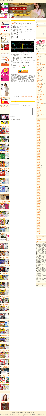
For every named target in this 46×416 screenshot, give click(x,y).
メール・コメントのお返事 (40, 103)
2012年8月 (38, 194)
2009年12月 (38, 218)
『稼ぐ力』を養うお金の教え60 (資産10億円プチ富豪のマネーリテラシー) (5, 52)
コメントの (39, 238)
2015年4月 (38, 171)
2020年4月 (38, 134)
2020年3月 (38, 135)
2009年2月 (38, 225)
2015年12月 (38, 165)
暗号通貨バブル (39, 62)
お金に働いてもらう (39, 67)
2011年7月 (38, 204)
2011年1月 (38, 208)
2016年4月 (38, 163)
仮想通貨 (38, 59)
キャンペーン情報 (39, 91)
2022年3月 (38, 120)
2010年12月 (38, 209)
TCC (37, 72)
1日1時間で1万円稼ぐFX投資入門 (5, 67)
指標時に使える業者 (39, 86)
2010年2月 (38, 216)
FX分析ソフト (39, 69)
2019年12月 (38, 137)
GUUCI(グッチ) (39, 80)
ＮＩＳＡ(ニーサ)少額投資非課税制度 (41, 115)
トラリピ (38, 109)
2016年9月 (38, 159)
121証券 (38, 90)
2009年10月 (38, 219)
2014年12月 (38, 174)
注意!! (38, 97)
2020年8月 (38, 131)
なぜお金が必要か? (39, 74)
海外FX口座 (38, 107)
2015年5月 (38, 170)
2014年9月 (38, 176)
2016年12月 (38, 157)
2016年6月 (38, 161)
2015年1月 (38, 173)
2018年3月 (38, 147)
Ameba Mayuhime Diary (5, 393)
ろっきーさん (13, 22)
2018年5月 (38, 146)
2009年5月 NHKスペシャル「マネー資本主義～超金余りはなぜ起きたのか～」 (5, 367)
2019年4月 (38, 139)
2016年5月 (38, 162)
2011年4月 (38, 206)
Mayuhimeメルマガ (39, 98)
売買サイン (38, 116)
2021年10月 (38, 123)
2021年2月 (38, 128)
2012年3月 (38, 198)
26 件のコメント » (30, 96)
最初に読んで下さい (39, 99)
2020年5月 (38, 133)
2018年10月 (38, 143)
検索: (37, 22)
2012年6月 (38, 196)
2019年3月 (38, 140)
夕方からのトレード (23, 98)
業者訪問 (38, 93)
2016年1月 (38, 164)
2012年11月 (38, 192)
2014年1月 (38, 182)
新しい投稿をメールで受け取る (15, 119)
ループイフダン (39, 113)
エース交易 (38, 89)
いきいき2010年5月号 (3, 185)
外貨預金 (38, 108)
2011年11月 (38, 201)
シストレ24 (38, 88)
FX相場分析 (38, 68)
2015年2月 (38, 172)
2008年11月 (38, 227)
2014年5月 (38, 179)
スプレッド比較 (39, 87)
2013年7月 (38, 186)
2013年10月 (38, 184)
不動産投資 (38, 56)
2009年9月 (38, 220)
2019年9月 (38, 138)
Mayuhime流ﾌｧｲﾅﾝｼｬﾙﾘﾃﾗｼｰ (5, 402)
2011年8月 (38, 203)
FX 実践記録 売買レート (40, 83)
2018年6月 (38, 145)
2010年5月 (38, 214)
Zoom (38, 77)
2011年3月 (38, 207)
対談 (37, 102)
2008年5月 (38, 232)
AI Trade (38, 75)
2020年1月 (38, 136)
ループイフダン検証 (39, 114)
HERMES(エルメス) (39, 79)
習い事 (38, 111)
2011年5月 (38, 205)
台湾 (37, 73)
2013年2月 (38, 190)
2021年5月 (38, 126)
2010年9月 (38, 211)
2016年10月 (38, 158)
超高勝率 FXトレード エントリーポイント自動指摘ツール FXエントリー (21, 66)
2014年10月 (38, 175)
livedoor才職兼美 (3, 233)
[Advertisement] (23, 89)
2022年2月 (38, 121)
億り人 (38, 60)
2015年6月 (38, 169)
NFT (37, 81)
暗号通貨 (38, 63)
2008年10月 (38, 228)
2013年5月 (38, 188)
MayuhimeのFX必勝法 (24, 96)
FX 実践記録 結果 (39, 84)
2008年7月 (38, 230)
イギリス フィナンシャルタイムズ (5, 193)
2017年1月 (38, 156)
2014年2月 (38, 181)
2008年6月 (38, 231)
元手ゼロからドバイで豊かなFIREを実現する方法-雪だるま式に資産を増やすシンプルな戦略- (5, 36)
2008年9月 (38, 229)
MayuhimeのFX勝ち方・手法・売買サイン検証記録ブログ (8, 0)
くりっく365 (38, 92)
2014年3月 (38, 180)
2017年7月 (38, 152)
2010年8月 (38, 212)
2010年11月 (38, 210)
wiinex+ (38, 66)
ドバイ (38, 57)
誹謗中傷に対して (39, 96)
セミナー (38, 100)
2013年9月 (38, 185)
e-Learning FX (39, 110)
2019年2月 (38, 141)
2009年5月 (38, 223)
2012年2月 (38, 199)
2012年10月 (38, 193)
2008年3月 (38, 233)
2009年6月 (38, 222)
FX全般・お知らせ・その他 (40, 94)
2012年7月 (38, 195)
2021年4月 (38, 127)
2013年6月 (38, 187)
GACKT (38, 58)
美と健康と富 (39, 70)
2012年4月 (38, 197)
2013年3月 (38, 189)
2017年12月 (38, 149)
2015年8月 (38, 168)
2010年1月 (38, 217)
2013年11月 (38, 183)
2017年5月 (38, 153)
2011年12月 (38, 200)
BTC (37, 61)
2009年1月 (38, 226)
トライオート (39, 112)
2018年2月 (38, 148)
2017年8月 (38, 151)
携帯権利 (38, 78)
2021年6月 (38, 125)
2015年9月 (38, 167)
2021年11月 (38, 122)
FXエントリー (14, 23)
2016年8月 (38, 160)
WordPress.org (39, 239)
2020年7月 (38, 132)
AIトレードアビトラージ (40, 76)
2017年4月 (38, 154)
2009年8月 (38, 221)
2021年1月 (38, 129)
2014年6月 (38, 178)
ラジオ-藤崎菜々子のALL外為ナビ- (5, 106)
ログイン (38, 237)
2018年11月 (38, 142)
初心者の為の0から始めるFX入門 (41, 65)
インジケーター (39, 105)
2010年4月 (38, 215)
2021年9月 (38, 124)
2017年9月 (38, 150)
